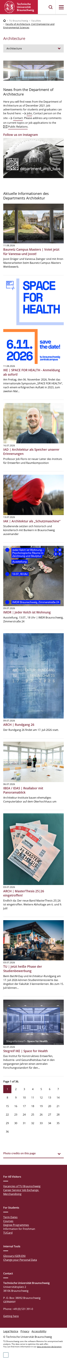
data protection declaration (49, 1346)
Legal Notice (10, 1331)
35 (58, 1123)
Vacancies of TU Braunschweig (21, 1186)
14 (58, 1097)
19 (41, 1106)
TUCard (8, 1233)
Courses (8, 1221)
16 (15, 1106)
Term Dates (10, 1217)
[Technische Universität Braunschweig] (19, 7)
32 (32, 1123)
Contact (18, 118)
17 (24, 1106)
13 (49, 1097)
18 (32, 1106)
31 (24, 1123)
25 (32, 1114)
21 (58, 1106)
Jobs (29, 113)
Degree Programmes (16, 1225)
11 (32, 1097)
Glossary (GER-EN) (14, 1256)
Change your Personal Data (20, 1260)
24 (24, 1114)
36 (7, 1131)
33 (41, 1123)
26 (41, 1114)
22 (7, 1114)
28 (58, 1114)
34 (49, 1123)
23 (15, 1114)
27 (49, 1114)
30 (15, 1123)
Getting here (11, 1316)
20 (49, 1106)
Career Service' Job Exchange (21, 1190)
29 (7, 1123)
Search (50, 7)
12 (41, 1097)
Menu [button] (61, 7)
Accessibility (39, 1331)
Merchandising (12, 1194)
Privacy (24, 1331)
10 (24, 1097)
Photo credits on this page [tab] (19, 1153)
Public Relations (18, 126)
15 (7, 1106)
